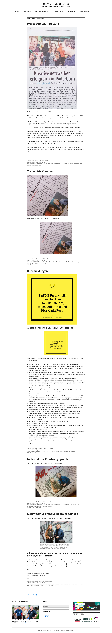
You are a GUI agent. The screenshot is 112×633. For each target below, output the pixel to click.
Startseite (17, 11)
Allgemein (38, 162)
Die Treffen (57, 11)
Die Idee (27, 11)
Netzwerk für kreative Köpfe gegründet (52, 514)
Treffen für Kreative (40, 171)
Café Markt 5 (46, 163)
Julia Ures (53, 163)
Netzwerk (64, 163)
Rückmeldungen (37, 271)
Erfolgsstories (71, 11)
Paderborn (70, 163)
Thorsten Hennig (46, 263)
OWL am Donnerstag (73, 262)
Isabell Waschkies (55, 584)
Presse (43, 162)
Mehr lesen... (25, 623)
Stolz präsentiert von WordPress (46, 630)
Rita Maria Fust (78, 163)
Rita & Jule (47, 160)
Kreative (58, 163)
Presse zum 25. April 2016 (43, 23)
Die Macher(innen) (41, 11)
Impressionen (84, 11)
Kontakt (46, 616)
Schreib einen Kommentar (34, 165)
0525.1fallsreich (38, 163)
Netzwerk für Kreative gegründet (48, 459)
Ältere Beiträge (32, 595)
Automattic (71, 630)
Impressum (47, 618)
